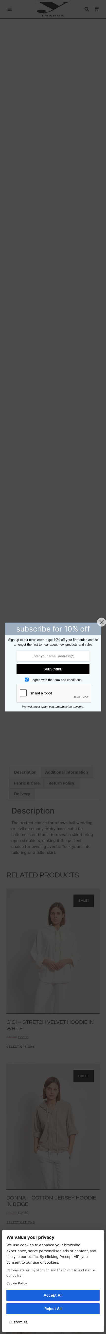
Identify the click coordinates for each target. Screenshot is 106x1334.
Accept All (53, 1295)
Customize (18, 1322)
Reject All (53, 1308)
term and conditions (67, 680)
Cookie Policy (16, 1283)
